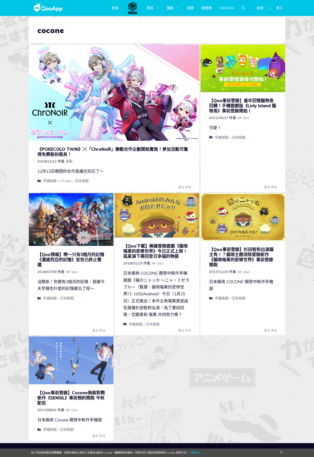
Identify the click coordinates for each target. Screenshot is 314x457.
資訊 (150, 8)
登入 (279, 8)
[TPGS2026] (132, 8)
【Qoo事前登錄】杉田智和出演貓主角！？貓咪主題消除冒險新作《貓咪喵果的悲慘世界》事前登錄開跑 (241, 257)
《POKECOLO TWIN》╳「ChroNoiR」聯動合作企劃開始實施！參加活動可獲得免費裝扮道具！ (112, 152)
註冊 (260, 8)
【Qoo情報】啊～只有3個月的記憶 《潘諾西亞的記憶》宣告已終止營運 (73, 259)
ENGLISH (226, 8)
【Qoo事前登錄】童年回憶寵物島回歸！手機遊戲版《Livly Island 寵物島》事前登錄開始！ (242, 105)
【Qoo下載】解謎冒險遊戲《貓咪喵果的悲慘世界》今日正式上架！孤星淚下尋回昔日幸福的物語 (155, 251)
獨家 (170, 8)
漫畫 (190, 8)
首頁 (115, 8)
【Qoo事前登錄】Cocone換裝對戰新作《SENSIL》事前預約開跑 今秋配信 (71, 398)
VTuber (66, 181)
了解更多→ (195, 452)
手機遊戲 (50, 181)
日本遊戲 (82, 181)
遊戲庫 (206, 8)
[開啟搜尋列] (243, 8)
